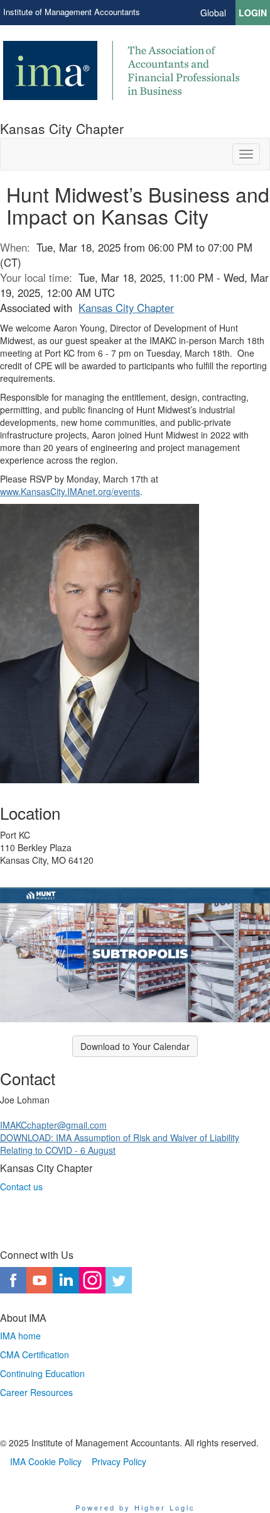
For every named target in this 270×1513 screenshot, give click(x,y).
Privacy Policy (119, 1461)
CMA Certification (34, 1354)
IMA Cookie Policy (46, 1461)
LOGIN (253, 12)
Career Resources (36, 1392)
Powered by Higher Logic (135, 1507)
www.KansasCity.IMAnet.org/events (70, 491)
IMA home (20, 1335)
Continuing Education (42, 1373)
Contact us (21, 1186)
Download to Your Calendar (135, 1046)
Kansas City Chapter (126, 307)
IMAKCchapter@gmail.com (53, 1125)
